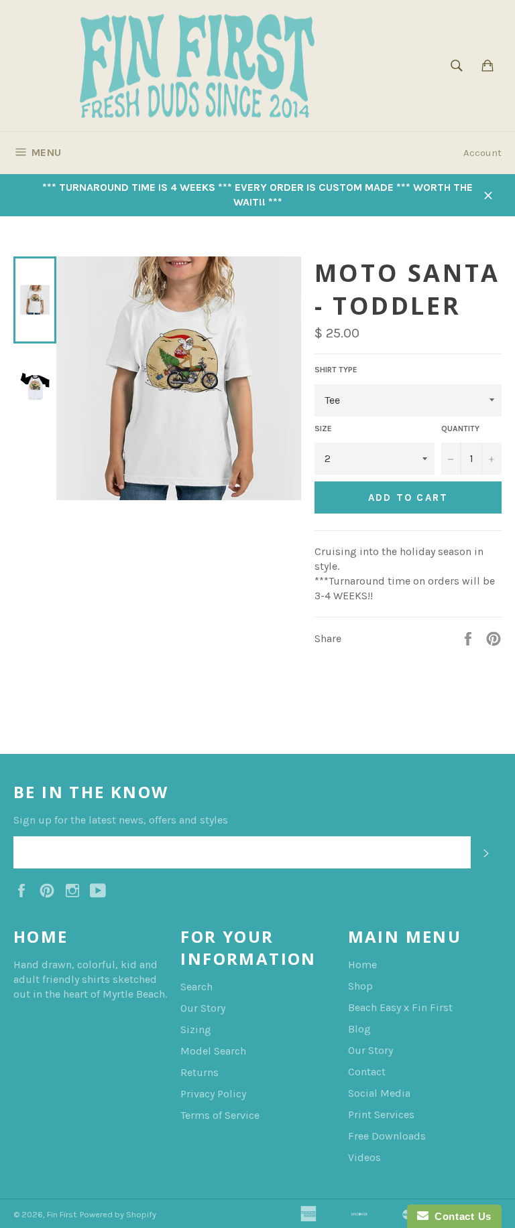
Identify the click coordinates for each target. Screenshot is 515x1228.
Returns (199, 1072)
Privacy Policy (213, 1093)
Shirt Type (335, 369)
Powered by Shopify (118, 1214)
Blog (359, 1028)
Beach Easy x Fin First (400, 1007)
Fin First (61, 1214)
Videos (364, 1157)
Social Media (379, 1093)
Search (196, 986)
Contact (367, 1071)
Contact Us (460, 1216)
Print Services (381, 1114)
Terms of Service (220, 1115)
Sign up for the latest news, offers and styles (120, 820)
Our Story (202, 1008)
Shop (360, 986)
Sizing (195, 1029)
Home (362, 964)
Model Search (213, 1051)
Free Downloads (387, 1136)
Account (482, 153)
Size (323, 428)
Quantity (460, 428)
